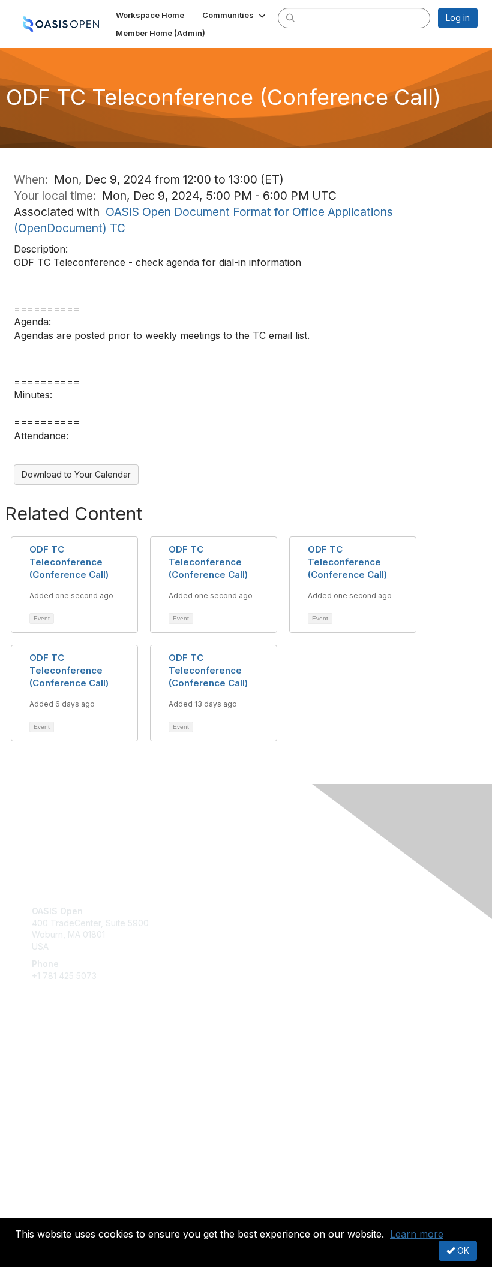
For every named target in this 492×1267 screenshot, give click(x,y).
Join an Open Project (74, 1072)
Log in (458, 18)
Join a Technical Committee (86, 1090)
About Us (50, 1199)
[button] (235, 15)
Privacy (46, 1210)
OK (462, 1250)
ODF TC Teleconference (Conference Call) (69, 562)
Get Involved (57, 1055)
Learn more (416, 1234)
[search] (290, 17)
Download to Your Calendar (76, 474)
